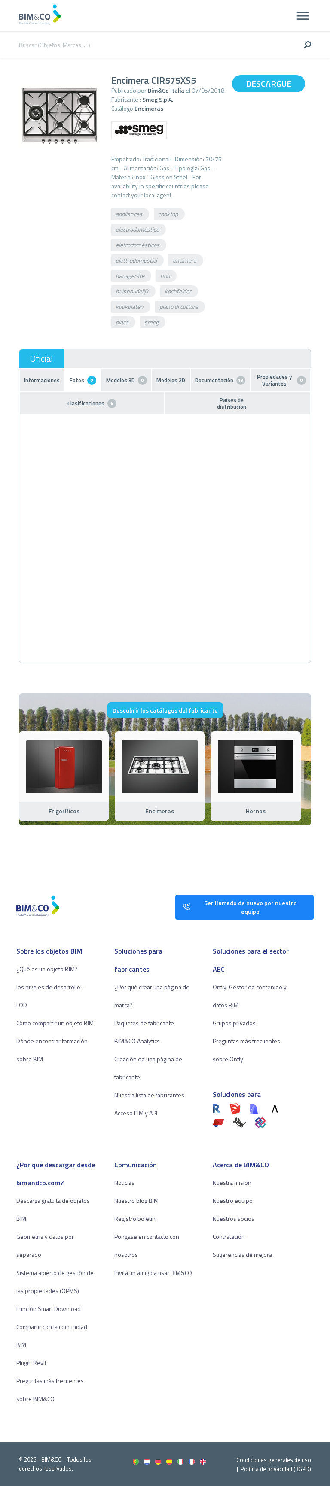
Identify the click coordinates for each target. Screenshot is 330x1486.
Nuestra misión (232, 1182)
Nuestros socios (233, 1218)
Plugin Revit (31, 1362)
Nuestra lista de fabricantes (149, 1094)
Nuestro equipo (233, 1200)
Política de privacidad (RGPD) (276, 1469)
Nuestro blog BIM (136, 1200)
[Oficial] (41, 358)
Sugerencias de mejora (242, 1254)
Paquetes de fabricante (144, 1022)
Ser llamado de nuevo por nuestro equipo (250, 907)
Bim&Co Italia (166, 90)
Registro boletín (135, 1218)
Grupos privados (234, 1022)
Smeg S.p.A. (157, 99)
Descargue (268, 83)
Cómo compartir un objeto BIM (55, 1022)
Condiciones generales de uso (273, 1460)
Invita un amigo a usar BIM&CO (153, 1272)
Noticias (124, 1182)
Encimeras (148, 108)
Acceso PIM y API (135, 1113)
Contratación (229, 1236)
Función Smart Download (48, 1308)
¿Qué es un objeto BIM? (47, 968)
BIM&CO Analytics (137, 1040)
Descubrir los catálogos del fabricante (165, 710)
